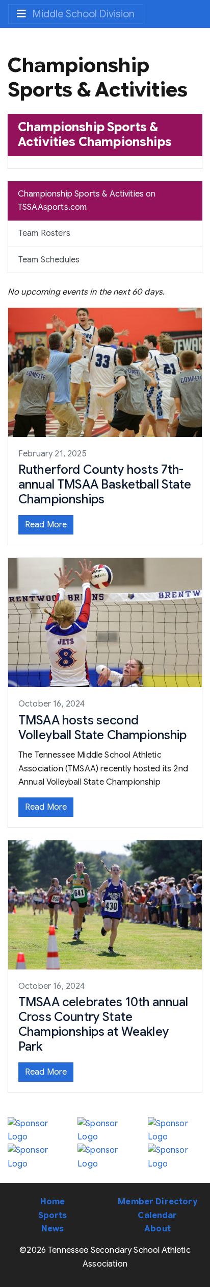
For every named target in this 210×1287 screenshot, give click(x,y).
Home (52, 1202)
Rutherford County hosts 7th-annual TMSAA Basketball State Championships (105, 484)
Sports (52, 1215)
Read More (46, 525)
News (52, 1229)
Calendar (157, 1215)
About (157, 1229)
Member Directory (157, 1202)
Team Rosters (44, 233)
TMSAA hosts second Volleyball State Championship (102, 728)
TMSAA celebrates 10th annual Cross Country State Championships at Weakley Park (103, 1024)
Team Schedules (49, 260)
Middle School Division (82, 14)
